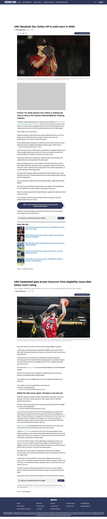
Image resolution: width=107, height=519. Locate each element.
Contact (52, 503)
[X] (95, 2)
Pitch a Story (20, 506)
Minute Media (9, 512)
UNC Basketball (26, 491)
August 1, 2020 (37, 147)
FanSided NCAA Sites (61, 2)
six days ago (23, 425)
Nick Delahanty (21, 30)
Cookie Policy (70, 506)
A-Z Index (39, 509)
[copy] (26, 33)
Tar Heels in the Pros (48, 2)
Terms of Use (54, 506)
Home (18, 269)
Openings (39, 503)
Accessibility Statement (24, 509)
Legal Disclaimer (85, 506)
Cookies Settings (55, 509)
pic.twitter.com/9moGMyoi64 (25, 406)
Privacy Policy (40, 506)
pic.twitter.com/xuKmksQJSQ (25, 387)
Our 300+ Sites (70, 503)
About (19, 2)
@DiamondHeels (26, 143)
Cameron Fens (31, 367)
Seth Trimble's (26, 431)
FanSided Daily (85, 503)
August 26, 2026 (40, 389)
